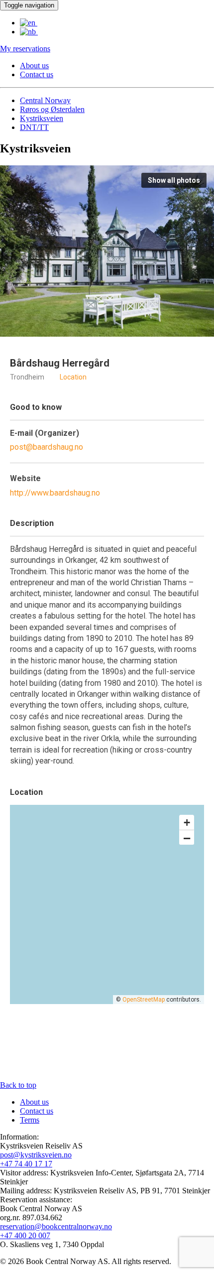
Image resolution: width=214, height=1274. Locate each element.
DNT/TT (34, 127)
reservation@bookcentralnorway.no (56, 1226)
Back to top (18, 1085)
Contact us (36, 74)
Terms (29, 1120)
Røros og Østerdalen (52, 109)
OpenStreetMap (143, 999)
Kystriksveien (41, 118)
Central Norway (45, 100)
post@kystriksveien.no (36, 1154)
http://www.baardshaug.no (55, 493)
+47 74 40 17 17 (26, 1163)
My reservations (25, 48)
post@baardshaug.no (46, 447)
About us (34, 65)
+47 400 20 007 (25, 1235)
